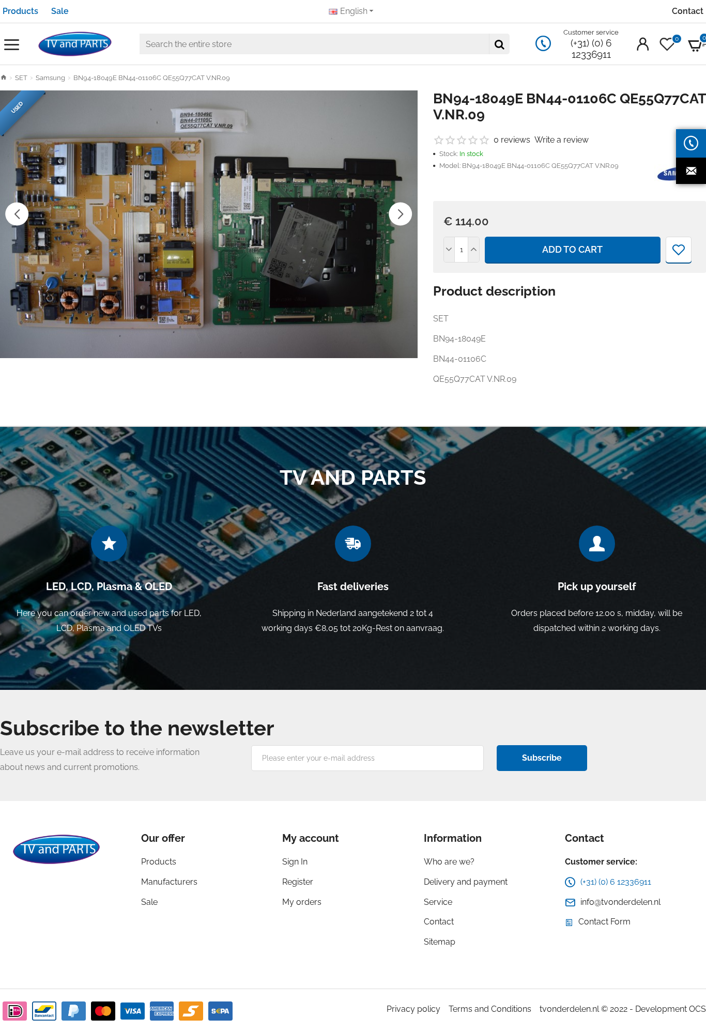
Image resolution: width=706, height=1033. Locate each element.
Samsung (50, 78)
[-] (449, 249)
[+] (473, 249)
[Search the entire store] (499, 44)
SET (21, 78)
